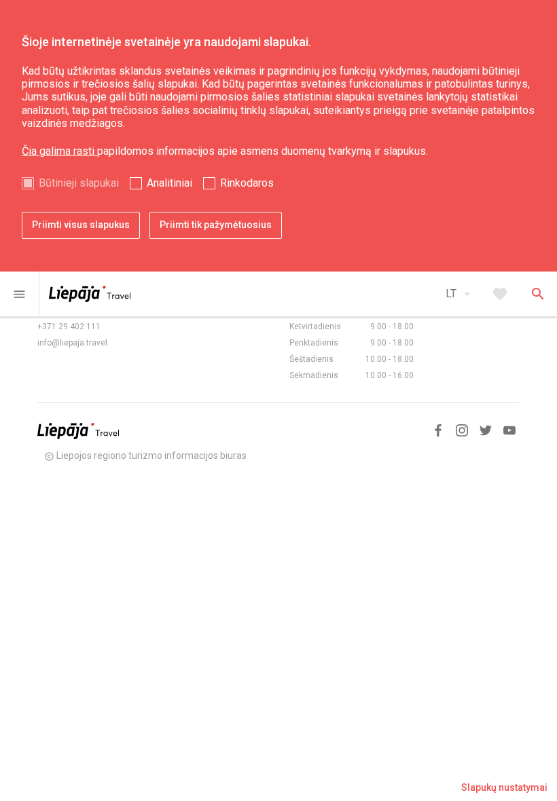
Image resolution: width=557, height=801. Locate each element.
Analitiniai (169, 182)
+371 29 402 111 (69, 326)
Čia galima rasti (59, 151)
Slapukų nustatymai (504, 787)
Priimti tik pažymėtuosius (216, 224)
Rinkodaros (247, 182)
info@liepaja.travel (72, 343)
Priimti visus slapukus (81, 224)
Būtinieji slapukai (79, 182)
